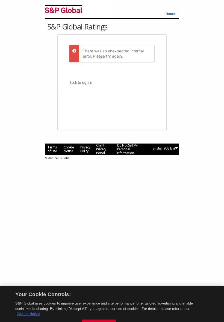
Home (170, 14)
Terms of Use (52, 149)
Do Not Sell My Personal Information (127, 149)
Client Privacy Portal (101, 149)
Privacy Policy (85, 149)
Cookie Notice (69, 149)
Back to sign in (80, 82)
